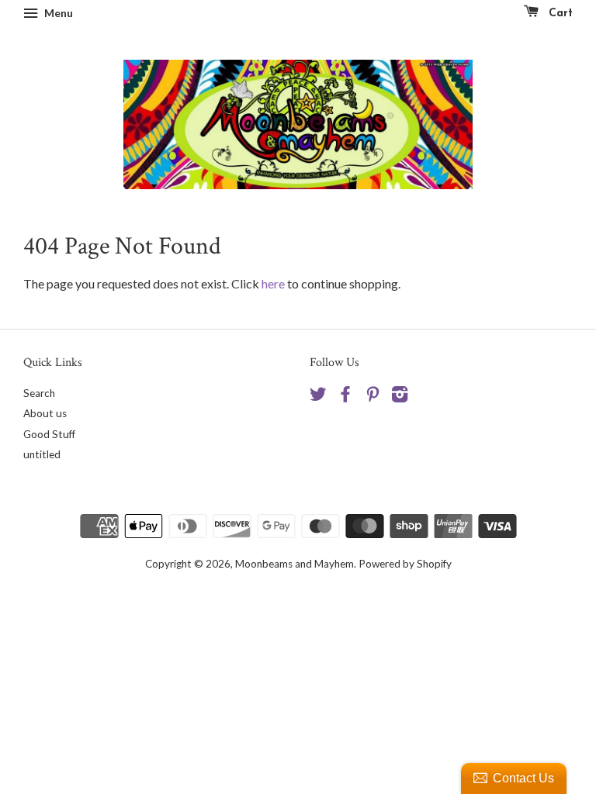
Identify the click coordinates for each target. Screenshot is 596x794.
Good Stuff (49, 434)
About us (45, 413)
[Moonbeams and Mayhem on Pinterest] (372, 397)
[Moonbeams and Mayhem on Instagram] (399, 397)
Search (39, 393)
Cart (559, 13)
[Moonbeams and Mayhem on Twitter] (318, 397)
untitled (42, 454)
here (273, 283)
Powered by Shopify (405, 564)
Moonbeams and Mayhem (294, 564)
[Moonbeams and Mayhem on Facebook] (345, 397)
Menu (57, 12)
